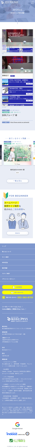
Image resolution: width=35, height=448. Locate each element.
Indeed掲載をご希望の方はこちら (13, 309)
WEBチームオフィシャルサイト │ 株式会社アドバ (10, 2)
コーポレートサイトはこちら (11, 306)
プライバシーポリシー (8, 279)
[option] (17, 157)
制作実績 (4, 268)
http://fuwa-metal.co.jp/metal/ (19, 122)
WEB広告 (5, 262)
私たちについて (6, 251)
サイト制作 (5, 257)
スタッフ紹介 (6, 273)
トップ (4, 246)
